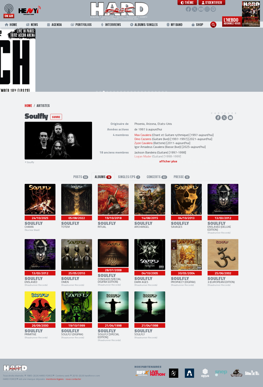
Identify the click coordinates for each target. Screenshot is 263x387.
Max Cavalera (142, 135)
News (34, 24)
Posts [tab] (80, 176)
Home (13, 24)
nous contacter (73, 379)
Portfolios (83, 24)
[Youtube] (201, 9)
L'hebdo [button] (232, 20)
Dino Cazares (142, 139)
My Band (176, 24)
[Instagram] (207, 9)
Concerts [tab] (156, 176)
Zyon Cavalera (143, 143)
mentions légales (55, 379)
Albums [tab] (102, 176)
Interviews (113, 24)
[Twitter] (194, 9)
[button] (187, 2)
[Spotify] (213, 9)
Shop (199, 24)
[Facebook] (188, 9)
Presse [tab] (181, 176)
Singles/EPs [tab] (128, 176)
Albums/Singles (146, 24)
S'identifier (213, 2)
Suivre (56, 117)
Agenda (57, 24)
